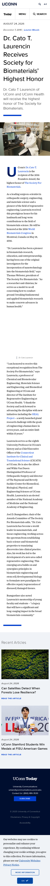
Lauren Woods (31, 29)
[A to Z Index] (45, 4)
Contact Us (17, 793)
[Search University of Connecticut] (40, 4)
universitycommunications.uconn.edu (25, 789)
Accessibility (25, 822)
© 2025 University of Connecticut (25, 811)
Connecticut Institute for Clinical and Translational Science (20, 456)
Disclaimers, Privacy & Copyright (25, 817)
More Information (25, 872)
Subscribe (25, 798)
